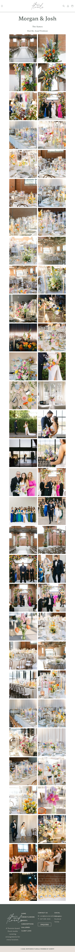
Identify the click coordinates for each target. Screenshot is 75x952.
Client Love (26, 931)
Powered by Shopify (47, 949)
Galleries (25, 927)
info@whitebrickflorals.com (50, 916)
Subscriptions (27, 924)
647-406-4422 (45, 919)
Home (23, 913)
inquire (44, 924)
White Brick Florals (33, 949)
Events (24, 920)
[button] (64, 6)
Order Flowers (28, 917)
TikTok (56, 922)
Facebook (57, 919)
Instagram (58, 916)
